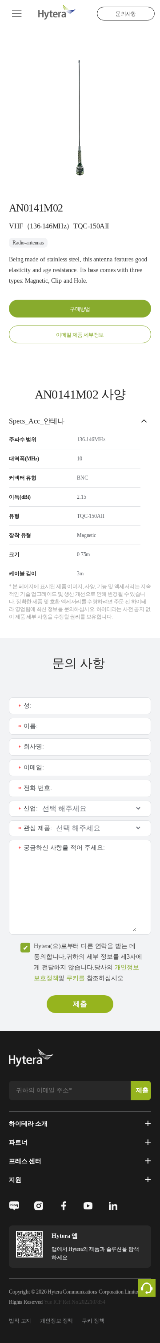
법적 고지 (20, 1321)
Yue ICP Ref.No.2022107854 (74, 1302)
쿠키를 (75, 978)
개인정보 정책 (56, 1321)
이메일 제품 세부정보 (80, 335)
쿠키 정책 (93, 1321)
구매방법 (80, 309)
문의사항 (126, 14)
